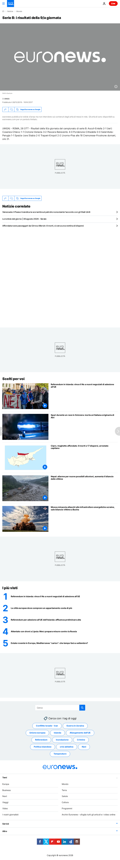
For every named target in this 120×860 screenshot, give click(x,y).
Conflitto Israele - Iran (47, 725)
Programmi (67, 808)
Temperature (60, 753)
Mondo (19, 11)
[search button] (82, 708)
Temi (4, 777)
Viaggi (5, 802)
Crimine (81, 739)
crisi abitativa (66, 746)
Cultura (65, 802)
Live (113, 3)
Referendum (41, 739)
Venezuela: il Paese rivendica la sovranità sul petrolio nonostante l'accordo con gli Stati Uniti (46, 212)
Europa (5, 784)
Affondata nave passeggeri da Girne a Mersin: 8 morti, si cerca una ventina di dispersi (43, 225)
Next (4, 796)
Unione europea (37, 732)
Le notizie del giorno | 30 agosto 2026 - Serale (24, 219)
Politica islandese (42, 746)
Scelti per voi (13, 379)
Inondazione (62, 739)
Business (6, 790)
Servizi (5, 823)
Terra (64, 790)
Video (5, 808)
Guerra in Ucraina (75, 725)
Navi (84, 746)
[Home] (3, 11)
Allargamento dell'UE (80, 732)
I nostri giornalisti (10, 814)
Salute (65, 796)
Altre (4, 831)
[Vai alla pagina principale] (10, 3)
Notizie (10, 11)
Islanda (57, 732)
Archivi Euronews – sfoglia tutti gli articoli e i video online (88, 814)
